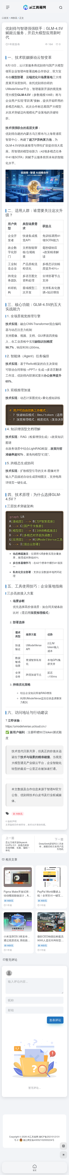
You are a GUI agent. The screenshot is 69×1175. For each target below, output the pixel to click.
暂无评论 (11, 959)
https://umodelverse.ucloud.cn (25, 726)
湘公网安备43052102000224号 (38, 1139)
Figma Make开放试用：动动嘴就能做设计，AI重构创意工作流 (17, 895)
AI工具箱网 (32, 1136)
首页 (6, 17)
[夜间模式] (63, 1154)
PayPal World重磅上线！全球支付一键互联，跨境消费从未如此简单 (50, 897)
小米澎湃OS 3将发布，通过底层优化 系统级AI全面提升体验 (17, 940)
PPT (32, 369)
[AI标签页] (63, 1146)
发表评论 (55, 1020)
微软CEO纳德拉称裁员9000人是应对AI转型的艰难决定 (50, 940)
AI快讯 (14, 17)
